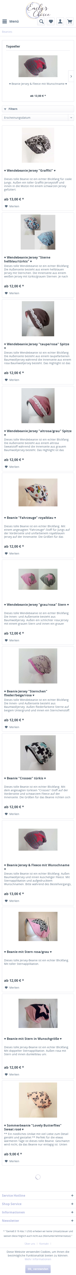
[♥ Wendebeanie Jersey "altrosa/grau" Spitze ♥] (38, 405)
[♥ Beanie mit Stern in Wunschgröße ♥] (38, 1013)
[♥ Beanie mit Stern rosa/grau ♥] (38, 926)
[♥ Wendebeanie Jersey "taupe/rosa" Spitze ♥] (38, 318)
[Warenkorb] (70, 21)
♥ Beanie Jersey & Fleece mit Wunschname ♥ (38, 84)
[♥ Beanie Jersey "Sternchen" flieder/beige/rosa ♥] (38, 665)
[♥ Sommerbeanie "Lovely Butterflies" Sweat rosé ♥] (38, 1100)
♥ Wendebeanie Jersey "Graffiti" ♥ (30, 171)
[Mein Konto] (60, 21)
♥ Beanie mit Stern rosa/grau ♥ (28, 952)
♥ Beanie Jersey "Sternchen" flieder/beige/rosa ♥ (25, 693)
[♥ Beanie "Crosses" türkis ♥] (38, 752)
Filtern (12, 109)
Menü (14, 21)
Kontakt (44, 1243)
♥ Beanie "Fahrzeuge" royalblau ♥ (30, 518)
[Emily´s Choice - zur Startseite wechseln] (38, 10)
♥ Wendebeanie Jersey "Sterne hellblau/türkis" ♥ (27, 259)
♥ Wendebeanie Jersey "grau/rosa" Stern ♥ (36, 605)
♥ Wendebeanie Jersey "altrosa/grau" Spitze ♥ (38, 433)
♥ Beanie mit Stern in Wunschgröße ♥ (33, 1039)
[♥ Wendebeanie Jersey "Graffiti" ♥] (38, 145)
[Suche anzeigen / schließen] (41, 21)
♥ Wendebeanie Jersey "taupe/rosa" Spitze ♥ (36, 346)
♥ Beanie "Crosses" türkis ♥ (25, 778)
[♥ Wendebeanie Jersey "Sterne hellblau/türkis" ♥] (38, 232)
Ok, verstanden (38, 1269)
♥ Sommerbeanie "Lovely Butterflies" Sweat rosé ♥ (33, 1127)
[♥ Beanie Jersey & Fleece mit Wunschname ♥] (38, 66)
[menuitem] (10, 21)
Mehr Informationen (38, 1259)
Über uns (30, 1243)
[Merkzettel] (51, 21)
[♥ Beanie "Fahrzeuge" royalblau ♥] (38, 492)
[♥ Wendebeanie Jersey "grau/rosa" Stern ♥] (38, 579)
